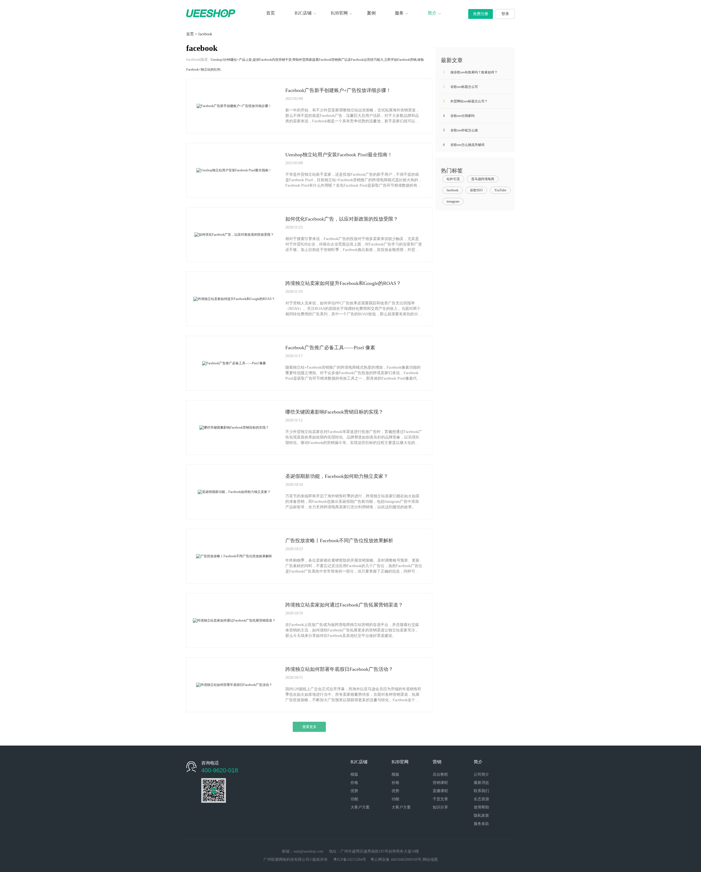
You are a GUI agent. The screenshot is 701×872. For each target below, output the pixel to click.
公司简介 (481, 774)
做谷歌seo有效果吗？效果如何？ (470, 72)
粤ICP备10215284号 (349, 859)
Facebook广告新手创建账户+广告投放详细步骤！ (338, 90)
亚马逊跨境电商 (482, 179)
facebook (205, 34)
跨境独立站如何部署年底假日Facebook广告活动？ (339, 669)
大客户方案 (360, 807)
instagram (453, 201)
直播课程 (440, 791)
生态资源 (481, 799)
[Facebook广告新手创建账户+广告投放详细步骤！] (234, 106)
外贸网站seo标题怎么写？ (465, 101)
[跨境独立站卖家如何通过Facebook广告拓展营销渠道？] (234, 620)
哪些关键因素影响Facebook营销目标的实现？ (334, 412)
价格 (354, 783)
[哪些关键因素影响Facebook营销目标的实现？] (234, 427)
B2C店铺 (303, 13)
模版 (354, 774)
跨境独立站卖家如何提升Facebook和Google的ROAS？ (343, 283)
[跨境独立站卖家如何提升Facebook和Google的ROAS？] (234, 299)
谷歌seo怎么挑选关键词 (463, 145)
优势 (354, 791)
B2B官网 (339, 13)
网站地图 (430, 859)
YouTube (500, 190)
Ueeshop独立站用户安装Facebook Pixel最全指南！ (338, 154)
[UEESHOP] (210, 13)
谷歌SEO (476, 190)
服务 (399, 13)
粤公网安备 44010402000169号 (395, 859)
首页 (270, 13)
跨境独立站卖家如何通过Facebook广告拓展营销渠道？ (344, 605)
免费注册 (480, 14)
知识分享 (440, 807)
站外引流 (453, 179)
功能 (354, 799)
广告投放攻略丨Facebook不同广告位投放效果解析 (339, 540)
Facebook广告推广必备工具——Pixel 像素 (330, 347)
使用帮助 (481, 807)
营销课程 (440, 783)
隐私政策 (481, 815)
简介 (432, 13)
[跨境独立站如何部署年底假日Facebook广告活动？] (234, 684)
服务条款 (481, 824)
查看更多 (309, 727)
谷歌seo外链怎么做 (460, 130)
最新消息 (481, 783)
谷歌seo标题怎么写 (460, 87)
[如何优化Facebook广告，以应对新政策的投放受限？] (234, 234)
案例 (371, 13)
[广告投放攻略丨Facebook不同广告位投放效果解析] (234, 556)
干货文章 (440, 799)
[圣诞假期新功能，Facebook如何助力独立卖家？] (234, 491)
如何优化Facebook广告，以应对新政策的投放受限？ (341, 219)
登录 (505, 14)
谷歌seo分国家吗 (459, 116)
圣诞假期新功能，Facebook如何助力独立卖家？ (336, 476)
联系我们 (481, 791)
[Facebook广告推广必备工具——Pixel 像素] (234, 363)
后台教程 (440, 774)
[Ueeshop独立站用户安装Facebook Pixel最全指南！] (234, 170)
